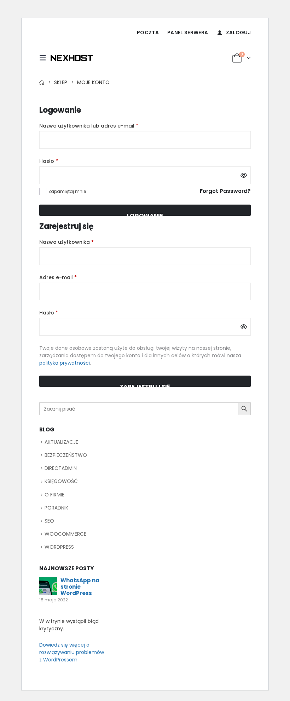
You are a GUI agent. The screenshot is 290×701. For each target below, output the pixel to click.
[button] (45, 58)
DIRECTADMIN (61, 468)
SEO (49, 520)
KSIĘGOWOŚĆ (61, 481)
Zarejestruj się (145, 385)
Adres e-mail (72, 277)
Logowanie (145, 214)
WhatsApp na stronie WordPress (79, 587)
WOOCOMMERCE (65, 533)
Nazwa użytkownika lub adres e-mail (103, 125)
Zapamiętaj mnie (67, 191)
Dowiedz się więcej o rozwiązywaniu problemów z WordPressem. (71, 652)
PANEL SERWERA (187, 32)
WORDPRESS (59, 546)
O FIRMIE (54, 494)
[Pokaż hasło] (244, 175)
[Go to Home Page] (41, 82)
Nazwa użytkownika (81, 242)
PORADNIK (56, 507)
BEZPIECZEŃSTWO (66, 455)
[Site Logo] (72, 58)
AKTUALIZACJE (61, 442)
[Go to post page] (48, 586)
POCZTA (148, 32)
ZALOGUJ (238, 32)
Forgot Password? (225, 191)
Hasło (63, 161)
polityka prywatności (64, 362)
